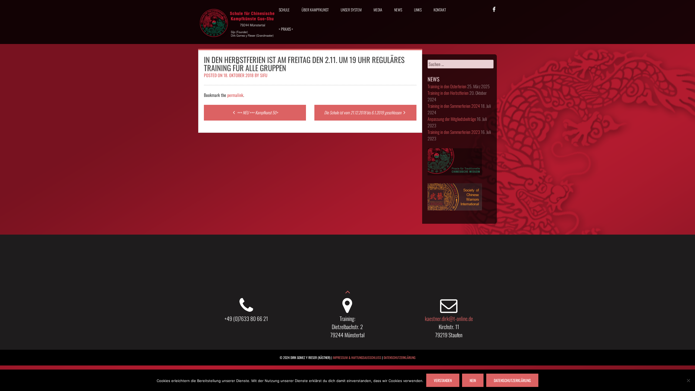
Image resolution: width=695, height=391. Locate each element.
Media (378, 9)
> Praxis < (286, 29)
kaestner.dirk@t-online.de (449, 318)
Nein (473, 380)
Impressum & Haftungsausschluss (357, 357)
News (398, 9)
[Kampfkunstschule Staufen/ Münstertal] (237, 41)
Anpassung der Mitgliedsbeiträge (452, 119)
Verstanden (443, 380)
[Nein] (688, 380)
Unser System (351, 9)
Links (418, 9)
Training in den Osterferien (447, 86)
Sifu (263, 75)
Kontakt (440, 9)
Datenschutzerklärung (399, 357)
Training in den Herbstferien (448, 93)
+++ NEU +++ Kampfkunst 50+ (257, 112)
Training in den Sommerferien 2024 (454, 106)
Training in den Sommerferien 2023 (454, 132)
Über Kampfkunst (315, 9)
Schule (284, 9)
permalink (235, 95)
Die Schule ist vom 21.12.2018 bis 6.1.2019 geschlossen (363, 112)
